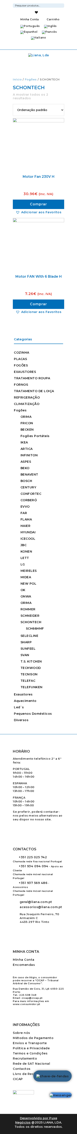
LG (23, 564)
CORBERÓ (29, 500)
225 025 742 (33, 857)
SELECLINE (29, 636)
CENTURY (28, 487)
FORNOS (21, 385)
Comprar (38, 204)
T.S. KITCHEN (31, 661)
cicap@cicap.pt (32, 997)
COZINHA (21, 352)
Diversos (21, 720)
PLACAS (20, 359)
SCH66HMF (35, 628)
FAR (24, 513)
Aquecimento (25, 701)
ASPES (26, 462)
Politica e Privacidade (31, 1048)
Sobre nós (21, 1033)
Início (17, 79)
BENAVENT (29, 474)
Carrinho (52, 19)
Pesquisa (61, 5)
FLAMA (26, 519)
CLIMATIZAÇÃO (26, 404)
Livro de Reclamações (31, 1074)
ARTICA (27, 449)
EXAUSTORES (25, 372)
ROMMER (28, 609)
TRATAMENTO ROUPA (32, 378)
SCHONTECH (31, 622)
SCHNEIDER (30, 616)
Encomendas (24, 965)
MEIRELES (29, 571)
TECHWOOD (31, 668)
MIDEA (26, 577)
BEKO (25, 468)
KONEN (26, 551)
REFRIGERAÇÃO (27, 397)
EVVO (25, 506)
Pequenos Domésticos (33, 714)
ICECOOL (28, 539)
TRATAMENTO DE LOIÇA (34, 391)
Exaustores (23, 694)
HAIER (26, 526)
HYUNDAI (28, 532)
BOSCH (26, 481)
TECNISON (29, 674)
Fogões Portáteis (35, 436)
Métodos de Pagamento (33, 1038)
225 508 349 (28, 994)
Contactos (22, 1069)
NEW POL (29, 584)
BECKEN (27, 429)
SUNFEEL (28, 649)
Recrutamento (25, 1058)
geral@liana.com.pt (36, 902)
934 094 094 (33, 866)
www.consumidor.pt (26, 1004)
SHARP (26, 642)
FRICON (27, 423)
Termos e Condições (30, 1053)
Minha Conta (30, 19)
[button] (38, 212)
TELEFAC (28, 681)
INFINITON (29, 455)
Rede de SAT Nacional (31, 1064)
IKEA (24, 442)
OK (23, 590)
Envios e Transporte (30, 1043)
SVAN (25, 655)
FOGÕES (21, 365)
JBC (24, 545)
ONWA (26, 596)
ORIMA (26, 417)
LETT (25, 558)
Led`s (19, 707)
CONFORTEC (31, 494)
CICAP (18, 1079)
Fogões (31, 79)
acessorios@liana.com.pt (41, 907)
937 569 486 (33, 883)
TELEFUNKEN (32, 687)
